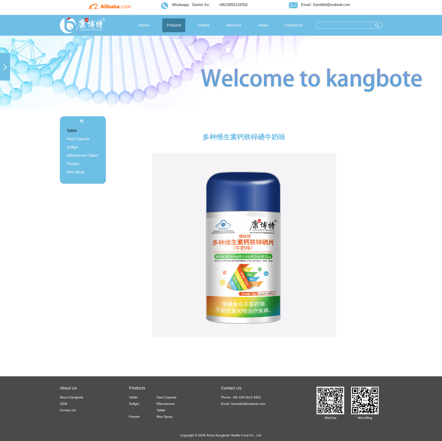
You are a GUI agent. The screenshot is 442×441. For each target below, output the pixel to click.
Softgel (72, 147)
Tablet (72, 131)
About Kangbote (71, 397)
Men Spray (75, 172)
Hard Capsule (78, 139)
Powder (73, 164)
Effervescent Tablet (82, 155)
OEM (63, 404)
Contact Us (68, 410)
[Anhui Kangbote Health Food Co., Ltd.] (82, 25)
